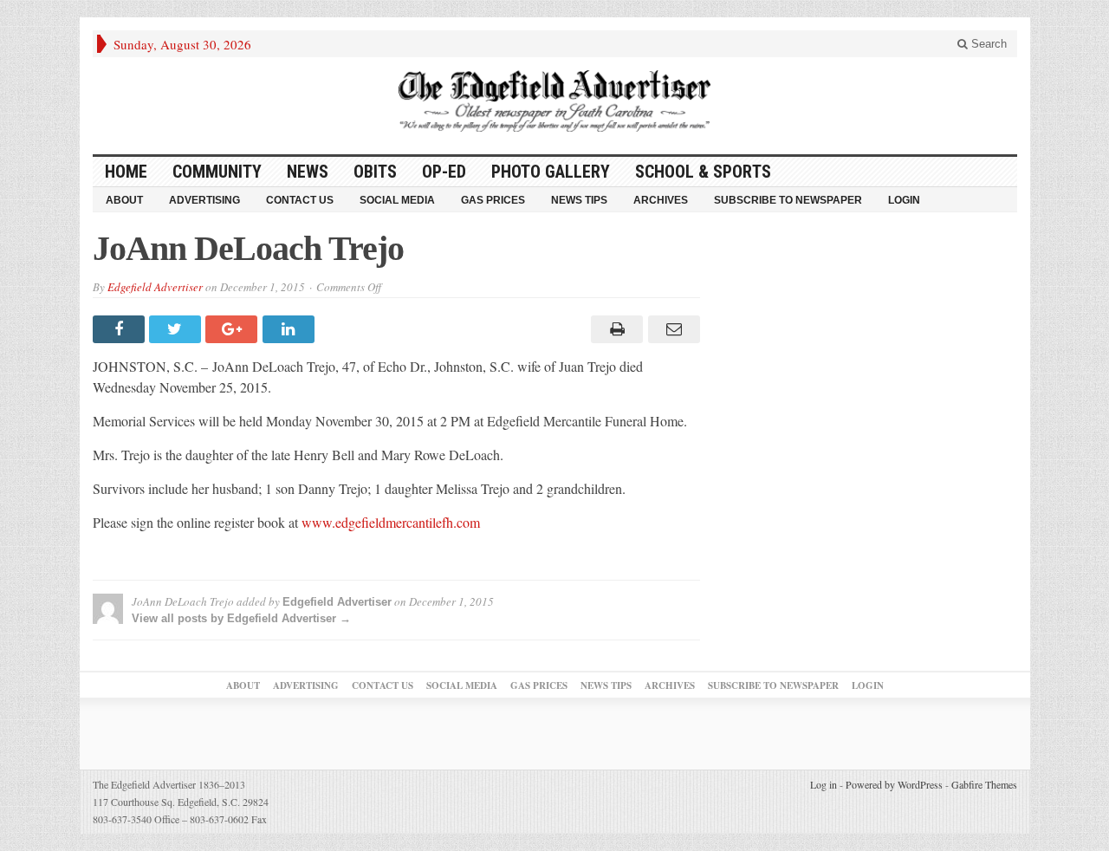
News (307, 171)
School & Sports (703, 171)
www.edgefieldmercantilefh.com (391, 522)
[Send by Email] (671, 329)
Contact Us (300, 200)
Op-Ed (444, 171)
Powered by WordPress (894, 784)
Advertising (204, 200)
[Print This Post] (615, 329)
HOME (126, 171)
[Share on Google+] (233, 329)
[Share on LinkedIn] (291, 329)
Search (987, 43)
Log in (823, 784)
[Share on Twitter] (177, 329)
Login (904, 200)
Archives (660, 200)
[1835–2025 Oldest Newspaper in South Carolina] (554, 101)
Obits (375, 171)
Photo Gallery (550, 171)
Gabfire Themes (984, 784)
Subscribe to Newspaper (788, 200)
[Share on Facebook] (121, 329)
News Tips (579, 200)
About (124, 200)
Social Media (397, 200)
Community (217, 171)
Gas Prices (493, 200)
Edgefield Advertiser (155, 287)
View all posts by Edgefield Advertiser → (241, 618)
